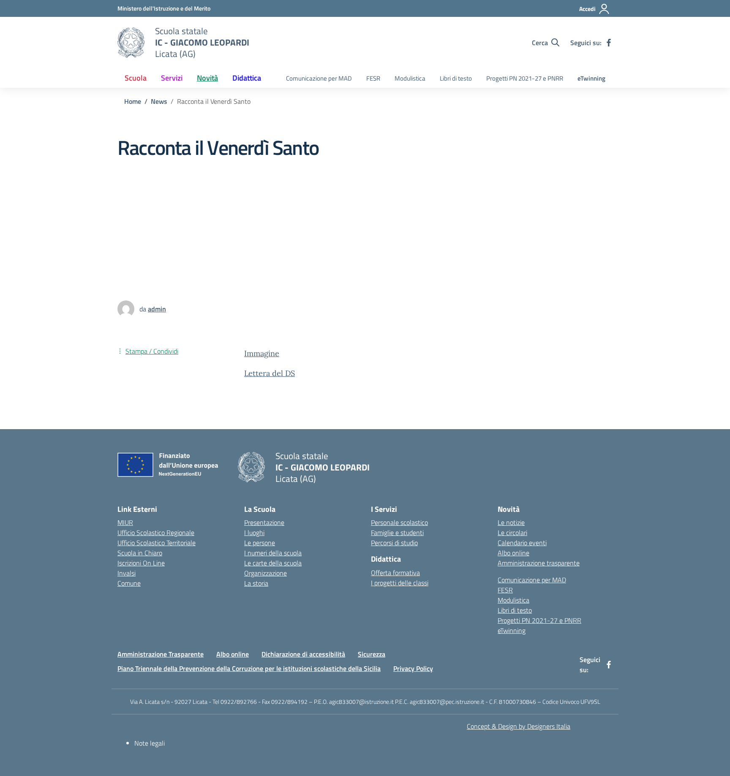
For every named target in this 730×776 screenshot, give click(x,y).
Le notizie (511, 522)
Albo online (513, 553)
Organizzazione (265, 573)
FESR (373, 78)
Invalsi (126, 573)
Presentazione (264, 522)
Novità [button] (207, 78)
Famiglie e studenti (397, 532)
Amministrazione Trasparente (160, 654)
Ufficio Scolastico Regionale (155, 532)
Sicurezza (371, 654)
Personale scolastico (399, 522)
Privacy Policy (413, 668)
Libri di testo (456, 78)
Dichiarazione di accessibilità (303, 654)
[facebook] (609, 42)
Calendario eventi (522, 543)
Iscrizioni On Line (141, 563)
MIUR (125, 522)
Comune (129, 583)
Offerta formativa (395, 573)
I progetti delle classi (399, 583)
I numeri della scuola (273, 553)
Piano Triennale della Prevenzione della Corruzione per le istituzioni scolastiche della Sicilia (249, 668)
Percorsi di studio (394, 543)
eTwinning (591, 78)
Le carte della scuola (273, 563)
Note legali (149, 743)
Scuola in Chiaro (139, 553)
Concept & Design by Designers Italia (518, 726)
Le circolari (512, 532)
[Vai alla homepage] (130, 42)
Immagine (261, 353)
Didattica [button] (246, 78)
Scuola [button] (136, 78)
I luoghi (254, 532)
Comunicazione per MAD (319, 78)
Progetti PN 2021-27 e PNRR (524, 78)
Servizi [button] (171, 78)
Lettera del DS (269, 373)
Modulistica (410, 78)
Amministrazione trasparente (539, 563)
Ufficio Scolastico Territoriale (156, 543)
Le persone (259, 543)
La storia (256, 583)
